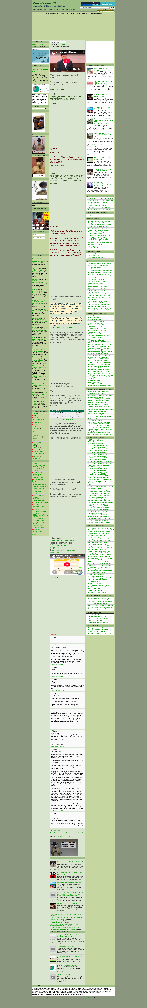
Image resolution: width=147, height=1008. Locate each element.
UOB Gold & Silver (38, 527)
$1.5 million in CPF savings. (96, 321)
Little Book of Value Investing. (96, 237)
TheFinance (36, 524)
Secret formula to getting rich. (96, 267)
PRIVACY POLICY (38, 44)
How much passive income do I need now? (101, 442)
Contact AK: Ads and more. (69, 9)
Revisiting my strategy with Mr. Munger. (99, 563)
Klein (34, 431)
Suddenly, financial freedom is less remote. (100, 605)
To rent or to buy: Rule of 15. (96, 418)
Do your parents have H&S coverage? (99, 556)
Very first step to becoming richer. (98, 301)
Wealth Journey (38, 531)
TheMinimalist (37, 453)
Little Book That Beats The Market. (98, 239)
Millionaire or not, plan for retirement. (99, 516)
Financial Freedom (39, 477)
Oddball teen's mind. (39, 499)
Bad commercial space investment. (98, 404)
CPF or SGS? (92, 378)
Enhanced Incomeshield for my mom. (99, 518)
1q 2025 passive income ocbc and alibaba (40, 261)
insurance (58, 579)
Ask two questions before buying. (98, 411)
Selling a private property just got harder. (100, 431)
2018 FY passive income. (95, 443)
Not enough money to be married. (98, 286)
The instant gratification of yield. (97, 497)
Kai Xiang (36, 428)
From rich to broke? (93, 292)
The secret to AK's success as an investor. (100, 481)
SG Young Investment (39, 506)
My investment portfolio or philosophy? (99, 528)
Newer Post (53, 833)
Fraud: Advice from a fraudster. (97, 616)
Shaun (34, 366)
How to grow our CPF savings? (97, 330)
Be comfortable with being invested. (98, 585)
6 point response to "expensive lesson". (99, 554)
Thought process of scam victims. (98, 622)
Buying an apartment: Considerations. (99, 415)
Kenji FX (35, 430)
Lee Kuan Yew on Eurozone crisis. (98, 631)
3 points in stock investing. (96, 233)
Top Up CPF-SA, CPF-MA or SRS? (98, 326)
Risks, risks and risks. (94, 588)
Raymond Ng (37, 442)
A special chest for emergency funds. (99, 310)
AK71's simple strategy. (95, 581)
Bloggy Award (73, 999)
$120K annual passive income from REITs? (101, 502)
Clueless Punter (38, 472)
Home (34, 9)
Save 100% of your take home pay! (98, 304)
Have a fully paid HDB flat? (96, 397)
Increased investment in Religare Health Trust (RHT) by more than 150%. (103, 184)
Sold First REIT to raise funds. (66, 946)
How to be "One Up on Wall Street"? (98, 228)
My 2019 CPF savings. (94, 318)
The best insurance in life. (95, 513)
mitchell (34, 289)
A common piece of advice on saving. (99, 295)
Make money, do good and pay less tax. (99, 385)
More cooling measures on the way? (98, 427)
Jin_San (34, 269)
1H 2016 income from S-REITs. (97, 470)
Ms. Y (35, 440)
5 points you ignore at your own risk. (98, 495)
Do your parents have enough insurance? (100, 209)
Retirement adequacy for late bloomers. (99, 609)
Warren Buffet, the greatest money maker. (100, 242)
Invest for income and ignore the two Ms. (100, 479)
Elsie (34, 417)
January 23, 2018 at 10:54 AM (57, 746)
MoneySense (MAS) (39, 495)
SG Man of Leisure (38, 504)
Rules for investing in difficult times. (98, 629)
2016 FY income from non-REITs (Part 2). (100, 461)
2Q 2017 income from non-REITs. (98, 458)
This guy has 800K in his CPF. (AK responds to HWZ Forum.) (67, 935)
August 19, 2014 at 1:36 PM (57, 664)
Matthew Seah (37, 437)
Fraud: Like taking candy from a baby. (99, 618)
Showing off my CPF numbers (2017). (99, 348)
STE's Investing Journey (40, 515)
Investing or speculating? (95, 393)
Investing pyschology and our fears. (98, 533)
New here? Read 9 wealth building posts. (100, 221)
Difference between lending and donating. (100, 308)
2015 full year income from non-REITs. (99, 477)
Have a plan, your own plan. (96, 628)
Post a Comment (55, 830)
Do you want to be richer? (95, 303)
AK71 (52, 637)
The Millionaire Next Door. (95, 246)
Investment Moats (38, 490)
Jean (34, 426)
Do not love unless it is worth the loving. (100, 587)
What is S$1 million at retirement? (98, 600)
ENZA (35, 413)
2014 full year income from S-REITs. (98, 506)
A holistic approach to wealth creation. (99, 540)
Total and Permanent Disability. (97, 205)
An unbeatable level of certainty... (98, 269)
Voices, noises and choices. (96, 590)
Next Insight (36, 497)
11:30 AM (60, 577)
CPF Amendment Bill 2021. (96, 325)
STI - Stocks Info (38, 517)
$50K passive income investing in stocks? (100, 486)
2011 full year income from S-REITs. (98, 511)
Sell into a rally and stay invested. (98, 542)
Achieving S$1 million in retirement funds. (100, 601)
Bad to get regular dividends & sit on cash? (100, 553)
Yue (33, 401)
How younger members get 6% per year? (100, 352)
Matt (34, 435)
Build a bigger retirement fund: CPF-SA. (100, 377)
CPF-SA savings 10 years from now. (98, 335)
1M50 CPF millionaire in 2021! (66, 965)
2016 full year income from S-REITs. (98, 465)
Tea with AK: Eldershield (63, 540)
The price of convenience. (95, 285)
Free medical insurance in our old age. (99, 522)
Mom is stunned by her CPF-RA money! (100, 355)
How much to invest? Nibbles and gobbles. (100, 558)
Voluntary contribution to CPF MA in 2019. (69, 956)
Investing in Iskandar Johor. (96, 408)
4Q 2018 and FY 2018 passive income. (69, 975)
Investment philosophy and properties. (99, 391)
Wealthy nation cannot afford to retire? (99, 297)
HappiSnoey (36, 318)
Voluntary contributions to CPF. (97, 281)
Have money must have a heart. (97, 592)
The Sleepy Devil (38, 520)
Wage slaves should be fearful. (97, 288)
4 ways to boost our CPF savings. (98, 328)
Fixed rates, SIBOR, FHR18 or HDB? (99, 399)
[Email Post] (62, 577)
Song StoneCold (38, 451)
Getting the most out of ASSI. (96, 223)
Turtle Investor (37, 525)
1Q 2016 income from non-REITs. (98, 472)
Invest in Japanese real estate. (97, 420)
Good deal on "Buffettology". (96, 232)
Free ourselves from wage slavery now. (99, 263)
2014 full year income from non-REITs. (99, 504)
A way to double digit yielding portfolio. (99, 565)
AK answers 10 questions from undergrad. (100, 198)
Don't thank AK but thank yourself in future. (100, 607)
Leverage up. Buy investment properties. (100, 429)
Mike (34, 438)
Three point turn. (93, 299)
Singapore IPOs (38, 513)
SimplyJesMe (37, 509)
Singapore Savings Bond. (95, 537)
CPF (54, 579)
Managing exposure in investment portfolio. (101, 570)
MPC (33, 337)
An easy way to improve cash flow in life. (100, 276)
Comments (106, 9)
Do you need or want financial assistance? (100, 633)
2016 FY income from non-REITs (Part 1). (100, 463)
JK (34, 424)
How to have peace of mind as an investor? (101, 530)
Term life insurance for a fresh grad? (98, 204)
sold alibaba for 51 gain (40, 367)
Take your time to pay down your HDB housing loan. (103, 82)
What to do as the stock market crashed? (100, 551)
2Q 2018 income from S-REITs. (97, 452)
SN (33, 392)
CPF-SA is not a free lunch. (96, 334)
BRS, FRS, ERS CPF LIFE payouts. (98, 341)
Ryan (34, 444)
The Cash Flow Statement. (96, 257)
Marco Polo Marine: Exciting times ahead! (69, 882)
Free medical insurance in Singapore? (99, 520)
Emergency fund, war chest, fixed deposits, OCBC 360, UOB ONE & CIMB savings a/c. (100, 546)
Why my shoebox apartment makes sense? (101, 409)
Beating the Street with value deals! (98, 230)
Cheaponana (37, 470)
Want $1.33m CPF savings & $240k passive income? (102, 170)
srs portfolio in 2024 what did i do (40, 310)
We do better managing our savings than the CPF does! (102, 134)
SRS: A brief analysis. (94, 380)
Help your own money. (40, 484)
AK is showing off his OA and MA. (98, 357)
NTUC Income (69, 419)
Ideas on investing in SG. (40, 486)
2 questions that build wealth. (96, 278)
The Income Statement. (95, 254)
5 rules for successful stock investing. (99, 235)
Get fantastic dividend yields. (96, 535)
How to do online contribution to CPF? (99, 344)
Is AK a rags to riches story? (96, 279)
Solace (35, 449)
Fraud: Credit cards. (94, 615)
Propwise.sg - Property (40, 500)
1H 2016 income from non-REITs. (98, 468)
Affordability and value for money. (98, 413)
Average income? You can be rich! (98, 265)
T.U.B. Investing (38, 518)
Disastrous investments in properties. (99, 406)
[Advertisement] (73, 27)
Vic (34, 455)
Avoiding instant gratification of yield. (99, 539)
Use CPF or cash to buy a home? (98, 360)
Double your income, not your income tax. (100, 375)
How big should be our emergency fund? (100, 272)
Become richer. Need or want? (97, 306)
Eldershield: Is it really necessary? (60, 46)
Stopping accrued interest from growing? (100, 364)
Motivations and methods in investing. (99, 567)
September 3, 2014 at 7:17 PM (57, 690)
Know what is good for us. (95, 620)
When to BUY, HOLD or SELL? (97, 241)
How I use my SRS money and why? (99, 346)
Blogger (88, 997)
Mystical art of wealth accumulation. (98, 493)
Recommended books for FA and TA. (99, 226)
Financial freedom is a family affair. (98, 499)
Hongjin (34, 279)
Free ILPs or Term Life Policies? (97, 515)
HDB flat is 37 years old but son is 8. (98, 400)
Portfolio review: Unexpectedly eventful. (100, 500)
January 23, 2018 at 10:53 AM (57, 728)
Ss (33, 348)
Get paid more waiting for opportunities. (99, 560)
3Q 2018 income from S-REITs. (97, 447)
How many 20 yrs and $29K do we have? (100, 350)
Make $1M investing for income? (97, 467)
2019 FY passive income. (95, 440)
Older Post (81, 833)
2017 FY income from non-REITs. (98, 454)
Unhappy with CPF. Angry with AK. (98, 323)
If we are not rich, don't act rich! (97, 290)
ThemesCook (98, 997)
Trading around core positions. (97, 544)
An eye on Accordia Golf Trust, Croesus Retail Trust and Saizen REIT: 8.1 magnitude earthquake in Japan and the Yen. (103, 121)
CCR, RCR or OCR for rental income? (99, 417)
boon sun (36, 456)
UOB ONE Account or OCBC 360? (98, 562)
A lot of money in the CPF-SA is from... (99, 368)
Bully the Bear (37, 468)
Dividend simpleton (39, 476)
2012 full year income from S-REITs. (98, 509)
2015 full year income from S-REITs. (98, 476)
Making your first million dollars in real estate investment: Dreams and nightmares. (100, 433)
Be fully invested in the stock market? (99, 572)
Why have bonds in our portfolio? (98, 549)
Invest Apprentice (38, 422)
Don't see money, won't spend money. (99, 294)
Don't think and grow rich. (95, 576)
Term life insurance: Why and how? (98, 202)
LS (34, 433)
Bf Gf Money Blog (38, 467)
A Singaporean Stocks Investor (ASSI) (44, 3)
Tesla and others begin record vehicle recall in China (66, 914)
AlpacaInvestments (39, 465)
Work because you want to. (96, 488)
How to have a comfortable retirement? (99, 274)
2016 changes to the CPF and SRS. (98, 359)
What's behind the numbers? (38, 533)
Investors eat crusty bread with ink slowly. (100, 531)
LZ (33, 300)
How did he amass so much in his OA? (99, 369)
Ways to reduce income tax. (96, 283)
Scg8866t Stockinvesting (40, 502)
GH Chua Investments (39, 483)
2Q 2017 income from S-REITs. (97, 459)
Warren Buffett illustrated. (95, 244)
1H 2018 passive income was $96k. (98, 449)
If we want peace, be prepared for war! (99, 578)
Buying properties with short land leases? (100, 395)
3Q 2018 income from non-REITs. (98, 445)
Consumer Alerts (38, 474)
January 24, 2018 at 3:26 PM (57, 810)
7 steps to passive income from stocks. (99, 491)
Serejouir (36, 447)
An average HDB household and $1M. (99, 603)
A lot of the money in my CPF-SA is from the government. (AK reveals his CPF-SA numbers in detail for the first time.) (70, 894)
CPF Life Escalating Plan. (95, 337)
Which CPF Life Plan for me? (96, 339)
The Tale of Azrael (38, 522)
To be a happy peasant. (95, 583)
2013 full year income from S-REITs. (98, 508)
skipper (35, 458)
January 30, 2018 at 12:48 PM (57, 827)
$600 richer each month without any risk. (100, 270)
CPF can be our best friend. (96, 316)
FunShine (36, 421)
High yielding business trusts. (96, 569)
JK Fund (35, 493)
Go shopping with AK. (42, 9)
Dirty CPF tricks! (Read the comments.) (99, 373)
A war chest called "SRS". (95, 382)
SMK (52, 645)
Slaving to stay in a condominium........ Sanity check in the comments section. (98, 422)
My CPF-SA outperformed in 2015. (98, 353)
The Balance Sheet (93, 255)
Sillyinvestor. (37, 508)
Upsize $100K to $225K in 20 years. (98, 371)
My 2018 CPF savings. (94, 319)
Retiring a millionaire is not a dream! (98, 598)
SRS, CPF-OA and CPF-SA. (96, 384)
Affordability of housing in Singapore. (99, 425)
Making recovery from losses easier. (98, 574)
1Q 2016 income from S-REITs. (97, 474)
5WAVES (36, 463)
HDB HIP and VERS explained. (97, 402)
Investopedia (37, 491)
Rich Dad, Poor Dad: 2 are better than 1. (100, 248)
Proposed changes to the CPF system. (99, 362)
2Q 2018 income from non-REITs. (98, 451)
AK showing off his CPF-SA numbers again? (102, 158)
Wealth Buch (37, 529)
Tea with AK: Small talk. (55, 9)
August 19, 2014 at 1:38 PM (57, 676)
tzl (33, 357)
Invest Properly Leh (39, 488)
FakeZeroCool (36, 258)
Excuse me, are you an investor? (97, 579)
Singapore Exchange (39, 511)
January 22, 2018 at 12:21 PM (57, 706)
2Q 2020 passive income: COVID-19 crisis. (70, 904)
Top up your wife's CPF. (95, 332)
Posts (113, 9)
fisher (34, 327)
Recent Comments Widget (43, 409)
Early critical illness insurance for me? (99, 207)
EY (34, 415)
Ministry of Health (65, 328)
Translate (63, 44)
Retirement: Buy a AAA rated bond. (98, 366)
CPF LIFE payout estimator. (96, 343)
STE (34, 446)
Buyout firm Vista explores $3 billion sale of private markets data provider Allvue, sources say (65, 928)
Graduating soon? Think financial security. (100, 200)
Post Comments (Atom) (65, 837)
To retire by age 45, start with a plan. (98, 490)
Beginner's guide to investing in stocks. (99, 224)
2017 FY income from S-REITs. (97, 456)
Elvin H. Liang (37, 419)
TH (33, 309)
